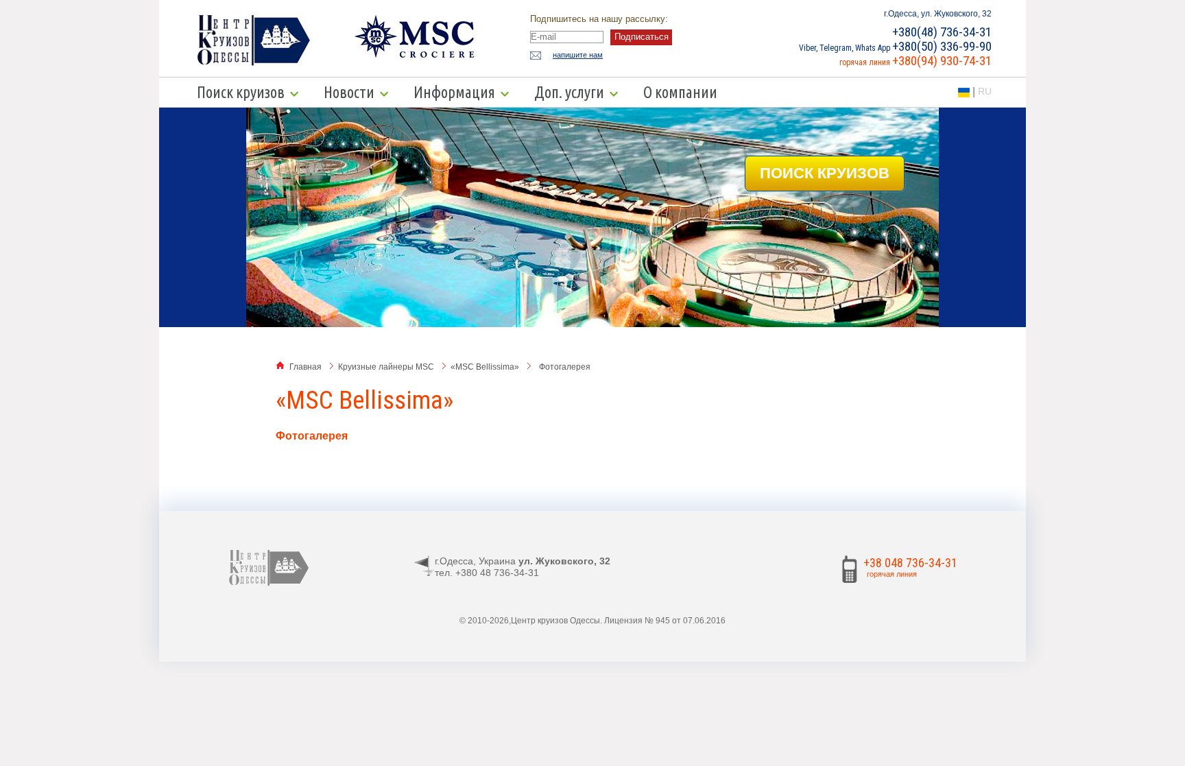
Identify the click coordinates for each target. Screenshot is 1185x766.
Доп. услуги (569, 92)
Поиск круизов (241, 92)
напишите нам (578, 55)
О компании (680, 92)
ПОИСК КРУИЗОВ (824, 173)
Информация (454, 92)
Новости (349, 92)
